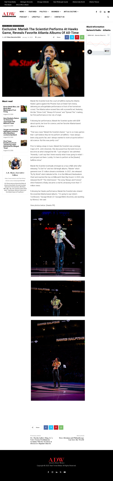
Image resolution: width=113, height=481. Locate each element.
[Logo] (56, 461)
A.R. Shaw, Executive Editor (12, 37)
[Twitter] (72, 37)
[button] (108, 17)
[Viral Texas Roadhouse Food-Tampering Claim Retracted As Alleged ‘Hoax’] (24, 143)
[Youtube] (108, 11)
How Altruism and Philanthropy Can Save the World (71, 439)
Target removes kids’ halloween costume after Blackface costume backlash (11, 132)
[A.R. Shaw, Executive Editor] (15, 163)
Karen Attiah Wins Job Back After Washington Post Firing (11, 109)
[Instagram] (100, 11)
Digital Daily (7, 25)
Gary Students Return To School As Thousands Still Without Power (11, 120)
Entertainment (18, 25)
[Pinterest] (77, 37)
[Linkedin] (104, 11)
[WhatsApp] (82, 37)
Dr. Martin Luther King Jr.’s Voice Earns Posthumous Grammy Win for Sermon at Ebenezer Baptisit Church (41, 441)
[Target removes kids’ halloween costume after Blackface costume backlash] (24, 131)
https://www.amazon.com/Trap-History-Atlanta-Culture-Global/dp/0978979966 (15, 179)
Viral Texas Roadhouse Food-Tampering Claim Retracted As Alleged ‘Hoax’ (11, 144)
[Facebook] (96, 11)
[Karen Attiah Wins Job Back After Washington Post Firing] (24, 108)
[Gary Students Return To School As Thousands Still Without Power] (24, 120)
